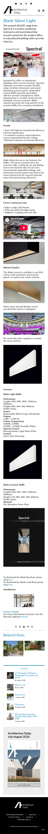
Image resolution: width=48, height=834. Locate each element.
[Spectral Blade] (22, 345)
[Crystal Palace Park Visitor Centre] (35, 642)
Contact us (29, 817)
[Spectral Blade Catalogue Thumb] (24, 509)
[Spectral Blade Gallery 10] (24, 53)
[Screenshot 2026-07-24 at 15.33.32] (24, 741)
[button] (5, 601)
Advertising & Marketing (14, 814)
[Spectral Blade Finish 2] (24, 313)
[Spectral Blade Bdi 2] (24, 182)
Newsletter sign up (24, 819)
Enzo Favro (20, 695)
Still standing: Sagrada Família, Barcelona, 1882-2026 (26, 716)
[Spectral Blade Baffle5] (24, 110)
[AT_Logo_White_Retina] (24, 803)
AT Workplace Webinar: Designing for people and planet (26, 675)
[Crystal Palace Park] (13, 642)
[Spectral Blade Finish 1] (24, 282)
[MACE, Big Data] (24, 600)
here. (10, 580)
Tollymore (19, 704)
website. (25, 617)
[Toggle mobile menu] (43, 10)
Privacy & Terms (14, 817)
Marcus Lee (20, 685)
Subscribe (32, 814)
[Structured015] (24, 243)
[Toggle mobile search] (39, 10)
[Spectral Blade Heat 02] (24, 145)
